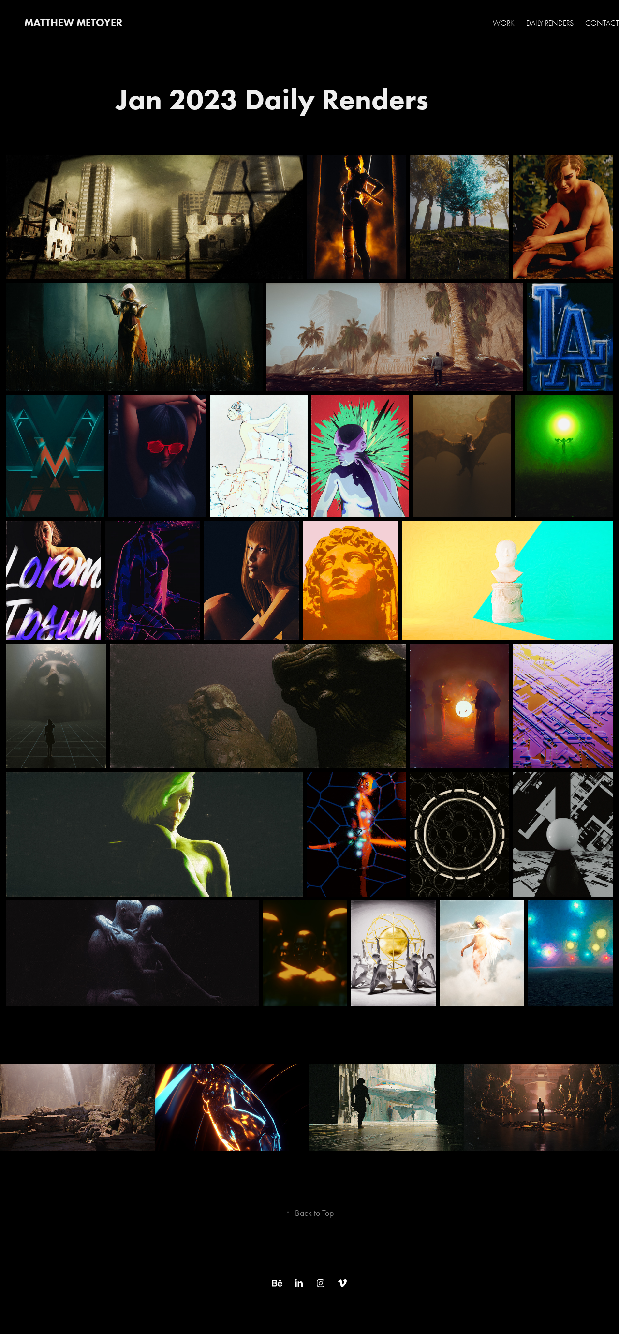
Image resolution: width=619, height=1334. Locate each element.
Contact (602, 23)
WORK (504, 23)
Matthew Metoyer (73, 22)
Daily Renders (550, 23)
